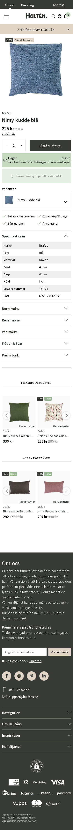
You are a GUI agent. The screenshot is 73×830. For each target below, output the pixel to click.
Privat (10, 5)
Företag (27, 5)
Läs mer (65, 158)
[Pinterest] (31, 676)
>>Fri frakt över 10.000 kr (35, 29)
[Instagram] (19, 676)
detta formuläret (14, 618)
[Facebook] (6, 676)
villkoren (35, 661)
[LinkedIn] (44, 676)
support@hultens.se (23, 696)
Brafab (6, 113)
